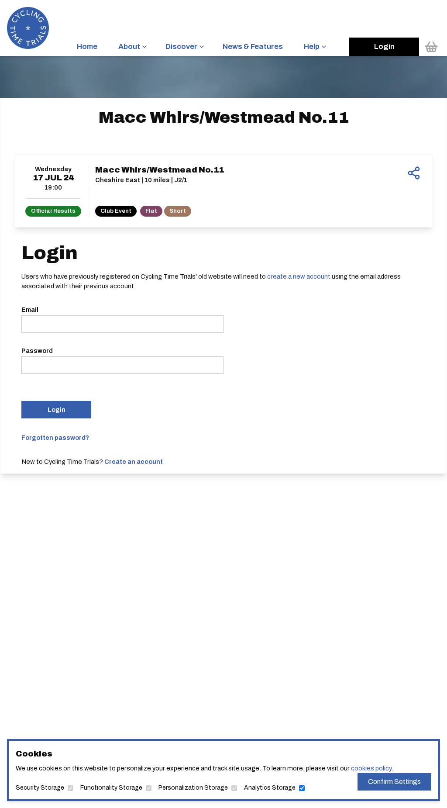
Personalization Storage (193, 787)
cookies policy (371, 768)
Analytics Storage (270, 787)
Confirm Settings (394, 781)
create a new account (298, 276)
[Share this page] (414, 173)
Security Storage (40, 787)
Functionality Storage (111, 787)
